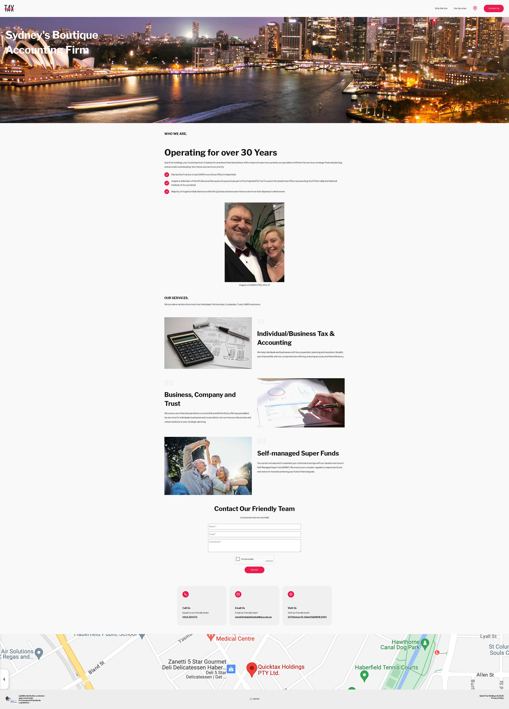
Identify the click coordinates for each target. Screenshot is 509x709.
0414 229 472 (189, 617)
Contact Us (493, 8)
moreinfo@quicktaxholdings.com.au (253, 617)
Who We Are (441, 8)
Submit (254, 570)
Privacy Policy (497, 698)
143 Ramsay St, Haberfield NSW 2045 (307, 617)
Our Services (460, 8)
